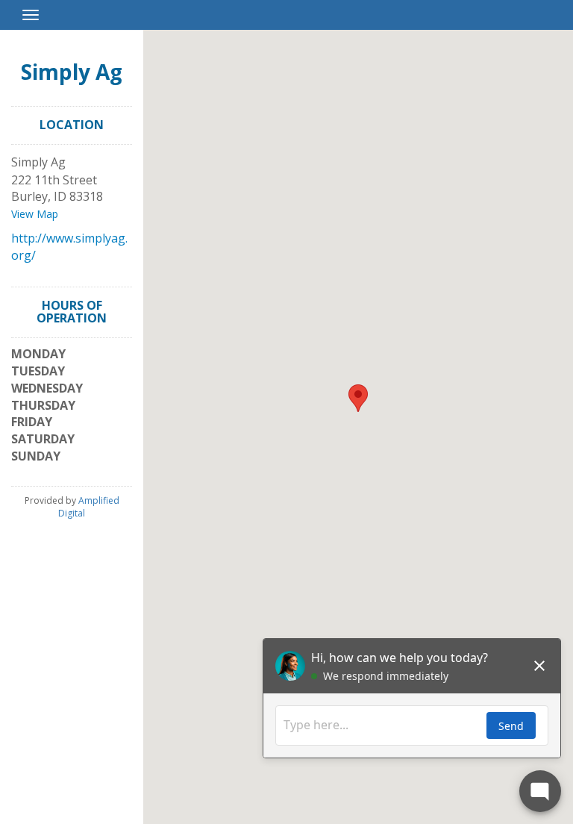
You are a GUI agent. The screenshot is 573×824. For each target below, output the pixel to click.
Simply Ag (71, 71)
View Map (34, 214)
